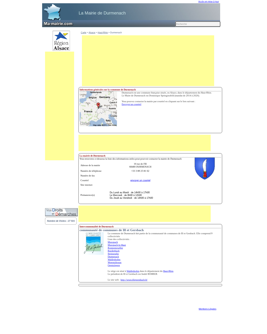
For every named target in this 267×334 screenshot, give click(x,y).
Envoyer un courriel (131, 104)
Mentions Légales (207, 309)
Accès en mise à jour (208, 1)
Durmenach (113, 256)
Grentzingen (114, 265)
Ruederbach (114, 250)
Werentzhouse (115, 262)
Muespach (113, 242)
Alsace (92, 32)
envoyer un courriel (140, 180)
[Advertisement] (59, 106)
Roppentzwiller (115, 248)
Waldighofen (114, 259)
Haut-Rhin (103, 32)
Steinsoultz (113, 253)
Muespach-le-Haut (117, 245)
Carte (83, 32)
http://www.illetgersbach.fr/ (134, 279)
